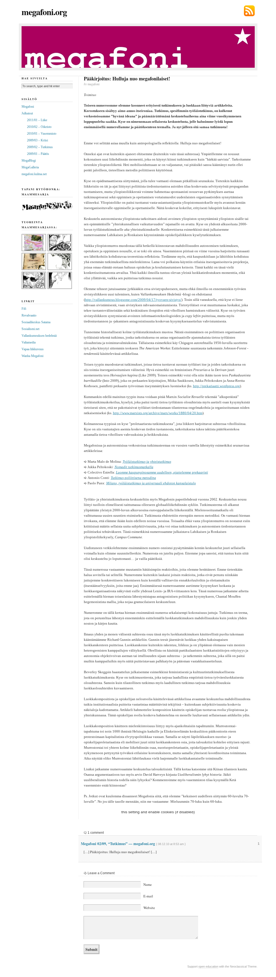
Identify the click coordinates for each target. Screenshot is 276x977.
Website (149, 907)
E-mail (148, 896)
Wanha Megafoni (32, 356)
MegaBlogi (29, 160)
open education (208, 966)
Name (147, 884)
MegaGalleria (30, 167)
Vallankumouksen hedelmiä (39, 336)
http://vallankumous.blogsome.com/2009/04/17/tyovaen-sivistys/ (133, 300)
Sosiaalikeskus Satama (36, 322)
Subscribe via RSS (249, 10)
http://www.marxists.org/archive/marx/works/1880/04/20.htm (157, 413)
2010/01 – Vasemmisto (41, 133)
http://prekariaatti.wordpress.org (216, 386)
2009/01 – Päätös (38, 154)
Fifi (24, 309)
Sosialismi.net (30, 329)
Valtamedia (29, 342)
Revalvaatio (29, 315)
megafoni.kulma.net (34, 174)
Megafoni (28, 106)
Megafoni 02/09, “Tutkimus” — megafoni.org (118, 843)
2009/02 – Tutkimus (40, 147)
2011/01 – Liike (37, 120)
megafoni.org (44, 11)
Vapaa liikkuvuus (33, 349)
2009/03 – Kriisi (37, 140)
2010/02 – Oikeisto (39, 127)
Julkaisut (27, 113)
